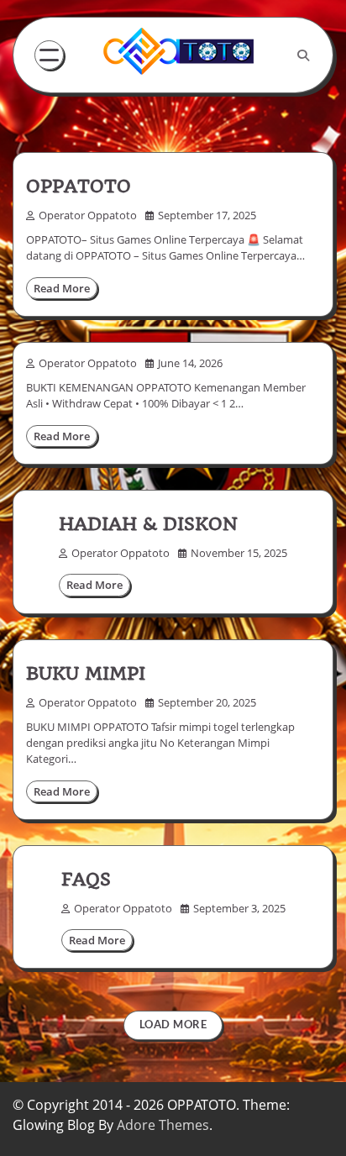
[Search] (303, 55)
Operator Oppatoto (88, 215)
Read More (62, 288)
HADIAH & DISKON (148, 523)
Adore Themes (163, 1125)
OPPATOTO (78, 186)
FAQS (86, 879)
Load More (173, 1024)
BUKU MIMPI (85, 673)
